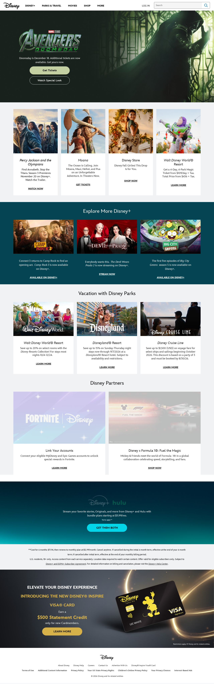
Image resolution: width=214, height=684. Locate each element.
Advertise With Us (119, 665)
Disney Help (78, 665)
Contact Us (103, 665)
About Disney (63, 665)
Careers (91, 665)
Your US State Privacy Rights (101, 670)
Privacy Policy (77, 670)
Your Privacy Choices (160, 670)
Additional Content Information (52, 670)
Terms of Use (28, 670)
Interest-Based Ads (183, 670)
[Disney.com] (11, 6)
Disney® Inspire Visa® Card (143, 665)
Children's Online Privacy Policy (132, 670)
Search (206, 5)
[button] (147, 6)
